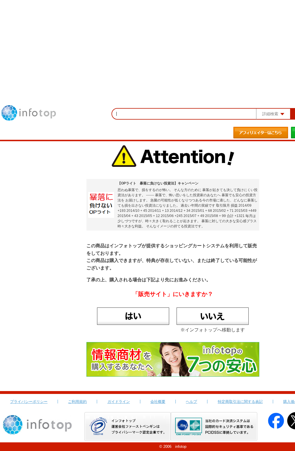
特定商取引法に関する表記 (240, 401)
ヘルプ (191, 401)
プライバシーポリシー (29, 401)
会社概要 (157, 401)
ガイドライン (118, 401)
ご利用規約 (77, 401)
